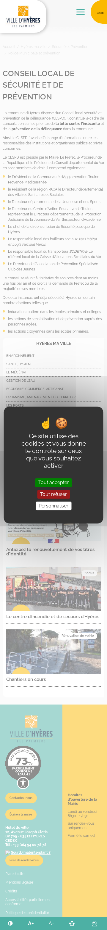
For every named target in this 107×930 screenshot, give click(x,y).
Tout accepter (53, 483)
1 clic (100, 13)
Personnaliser (53, 506)
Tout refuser (53, 494)
